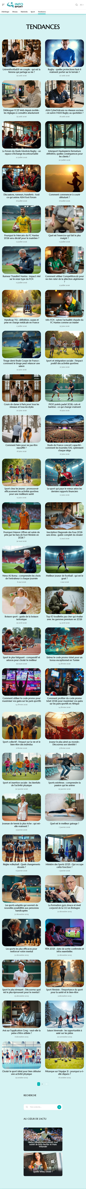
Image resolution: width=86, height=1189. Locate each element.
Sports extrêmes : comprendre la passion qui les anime (64, 784)
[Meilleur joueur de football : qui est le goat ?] (64, 559)
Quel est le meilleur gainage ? (64, 823)
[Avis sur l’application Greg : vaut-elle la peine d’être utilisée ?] (21, 1014)
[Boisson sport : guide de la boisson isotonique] (21, 600)
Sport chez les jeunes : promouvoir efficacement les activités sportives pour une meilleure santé (21, 491)
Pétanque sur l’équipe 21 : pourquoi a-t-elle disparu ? (64, 1072)
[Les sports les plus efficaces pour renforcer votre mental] (21, 932)
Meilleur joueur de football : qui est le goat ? (64, 577)
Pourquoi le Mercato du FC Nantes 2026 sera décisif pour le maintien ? (21, 236)
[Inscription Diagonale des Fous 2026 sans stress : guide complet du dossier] (64, 516)
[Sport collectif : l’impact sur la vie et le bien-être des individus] (21, 725)
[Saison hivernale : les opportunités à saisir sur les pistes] (64, 1014)
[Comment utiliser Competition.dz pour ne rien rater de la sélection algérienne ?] (64, 260)
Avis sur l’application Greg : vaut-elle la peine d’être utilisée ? (22, 1032)
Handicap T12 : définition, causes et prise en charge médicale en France (21, 321)
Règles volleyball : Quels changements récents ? (21, 865)
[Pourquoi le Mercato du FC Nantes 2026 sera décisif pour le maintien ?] (21, 219)
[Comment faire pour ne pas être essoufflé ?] (21, 429)
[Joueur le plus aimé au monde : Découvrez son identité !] (64, 725)
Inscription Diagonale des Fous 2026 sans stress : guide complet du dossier (64, 533)
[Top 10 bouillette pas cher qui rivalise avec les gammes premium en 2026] (64, 600)
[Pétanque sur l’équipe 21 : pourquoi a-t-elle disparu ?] (64, 1055)
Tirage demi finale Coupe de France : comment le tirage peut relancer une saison (21, 363)
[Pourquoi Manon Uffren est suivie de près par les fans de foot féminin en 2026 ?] (21, 516)
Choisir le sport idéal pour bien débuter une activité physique (21, 1072)
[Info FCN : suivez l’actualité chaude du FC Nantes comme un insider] (64, 303)
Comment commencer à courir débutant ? (64, 196)
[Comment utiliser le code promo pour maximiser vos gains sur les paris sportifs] (21, 682)
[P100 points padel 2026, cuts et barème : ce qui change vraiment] (64, 388)
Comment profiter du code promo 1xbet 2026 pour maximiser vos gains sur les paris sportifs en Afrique (64, 701)
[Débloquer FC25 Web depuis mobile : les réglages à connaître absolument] (21, 94)
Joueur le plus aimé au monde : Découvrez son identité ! (64, 743)
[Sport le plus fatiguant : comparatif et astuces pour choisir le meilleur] (21, 641)
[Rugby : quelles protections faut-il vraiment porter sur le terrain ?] (64, 53)
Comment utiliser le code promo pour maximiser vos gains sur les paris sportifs (21, 699)
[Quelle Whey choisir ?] (43, 1164)
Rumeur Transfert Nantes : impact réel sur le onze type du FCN (21, 277)
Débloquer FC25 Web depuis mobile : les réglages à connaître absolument (21, 111)
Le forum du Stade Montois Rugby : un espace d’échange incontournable (21, 152)
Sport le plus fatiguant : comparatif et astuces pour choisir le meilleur (21, 658)
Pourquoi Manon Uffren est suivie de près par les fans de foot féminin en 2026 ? (21, 535)
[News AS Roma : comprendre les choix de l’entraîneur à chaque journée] (21, 559)
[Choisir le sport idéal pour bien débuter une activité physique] (21, 1055)
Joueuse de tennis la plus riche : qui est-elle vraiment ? (21, 825)
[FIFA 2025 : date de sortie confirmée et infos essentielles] (64, 932)
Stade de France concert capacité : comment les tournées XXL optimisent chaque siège (64, 448)
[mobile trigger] (4, 5)
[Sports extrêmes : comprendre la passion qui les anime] (64, 766)
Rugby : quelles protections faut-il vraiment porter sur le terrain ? (64, 70)
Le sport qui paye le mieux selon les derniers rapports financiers (64, 490)
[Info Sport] (15, 5)
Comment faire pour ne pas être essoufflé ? (21, 446)
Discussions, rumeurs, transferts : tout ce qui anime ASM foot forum (22, 196)
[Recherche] (76, 4)
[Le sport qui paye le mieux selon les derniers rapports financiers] (64, 472)
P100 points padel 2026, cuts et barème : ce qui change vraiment (64, 405)
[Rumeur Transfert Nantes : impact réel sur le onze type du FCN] (21, 260)
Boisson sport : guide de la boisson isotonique (21, 618)
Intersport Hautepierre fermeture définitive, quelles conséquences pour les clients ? (64, 154)
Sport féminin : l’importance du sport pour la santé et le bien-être (64, 991)
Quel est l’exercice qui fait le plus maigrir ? (64, 236)
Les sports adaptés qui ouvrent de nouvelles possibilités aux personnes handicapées (21, 908)
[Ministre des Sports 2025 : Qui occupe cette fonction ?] (64, 848)
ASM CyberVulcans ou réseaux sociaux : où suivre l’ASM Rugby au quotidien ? (64, 111)
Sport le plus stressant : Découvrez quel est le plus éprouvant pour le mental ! (21, 991)
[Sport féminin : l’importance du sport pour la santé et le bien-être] (64, 973)
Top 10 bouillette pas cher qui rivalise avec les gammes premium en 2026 (64, 618)
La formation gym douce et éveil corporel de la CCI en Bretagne (64, 906)
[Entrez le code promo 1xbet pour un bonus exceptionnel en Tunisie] (64, 641)
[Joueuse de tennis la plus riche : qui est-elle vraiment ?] (21, 807)
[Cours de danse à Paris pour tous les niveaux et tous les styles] (21, 388)
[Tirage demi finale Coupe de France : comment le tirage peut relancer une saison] (21, 344)
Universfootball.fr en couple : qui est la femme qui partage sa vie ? (21, 70)
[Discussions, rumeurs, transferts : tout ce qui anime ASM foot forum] (21, 178)
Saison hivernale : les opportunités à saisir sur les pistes (64, 1032)
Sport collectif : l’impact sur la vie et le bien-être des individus (21, 743)
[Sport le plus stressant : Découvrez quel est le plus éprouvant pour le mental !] (21, 973)
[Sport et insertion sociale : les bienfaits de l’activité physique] (21, 766)
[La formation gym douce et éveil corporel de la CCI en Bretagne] (64, 889)
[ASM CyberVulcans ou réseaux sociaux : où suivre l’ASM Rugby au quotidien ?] (64, 94)
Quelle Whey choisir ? (43, 1171)
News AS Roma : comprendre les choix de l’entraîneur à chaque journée (22, 577)
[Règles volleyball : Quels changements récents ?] (21, 848)
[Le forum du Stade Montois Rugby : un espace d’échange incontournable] (21, 135)
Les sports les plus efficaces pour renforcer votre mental (21, 950)
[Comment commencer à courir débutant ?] (64, 178)
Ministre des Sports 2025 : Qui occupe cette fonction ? (64, 865)
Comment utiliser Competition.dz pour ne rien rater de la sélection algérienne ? (64, 279)
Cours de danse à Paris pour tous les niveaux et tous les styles (21, 405)
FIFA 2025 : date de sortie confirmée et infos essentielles (64, 950)
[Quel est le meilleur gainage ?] (64, 807)
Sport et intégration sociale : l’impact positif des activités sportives (64, 362)
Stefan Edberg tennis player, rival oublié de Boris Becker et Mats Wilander (43, 1144)
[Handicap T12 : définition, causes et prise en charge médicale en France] (21, 303)
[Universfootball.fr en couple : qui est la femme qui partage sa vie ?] (21, 53)
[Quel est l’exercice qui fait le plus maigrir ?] (64, 219)
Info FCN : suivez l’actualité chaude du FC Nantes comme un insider (64, 321)
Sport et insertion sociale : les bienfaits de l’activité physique (21, 784)
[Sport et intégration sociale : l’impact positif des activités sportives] (64, 344)
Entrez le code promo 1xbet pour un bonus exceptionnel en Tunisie (64, 658)
